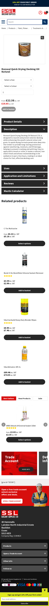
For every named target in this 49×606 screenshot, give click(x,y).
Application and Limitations (20, 175)
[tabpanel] (24, 431)
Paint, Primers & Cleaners (24, 28)
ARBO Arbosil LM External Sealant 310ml (21, 426)
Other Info (7, 561)
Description (10, 129)
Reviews (9, 183)
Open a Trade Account (12, 501)
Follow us (7, 568)
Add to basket (9, 109)
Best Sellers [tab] (9, 398)
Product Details (13, 121)
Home (3, 28)
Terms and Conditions (30, 579)
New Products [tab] (24, 398)
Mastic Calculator (14, 191)
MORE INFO (26, 469)
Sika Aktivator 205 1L (12, 367)
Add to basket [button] (25, 290)
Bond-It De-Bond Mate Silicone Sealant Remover (23, 273)
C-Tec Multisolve (10, 228)
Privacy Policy (7, 581)
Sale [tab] (40, 398)
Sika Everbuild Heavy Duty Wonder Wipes (20, 320)
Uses (6, 168)
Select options (24, 243)
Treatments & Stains (39, 28)
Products (12, 28)
